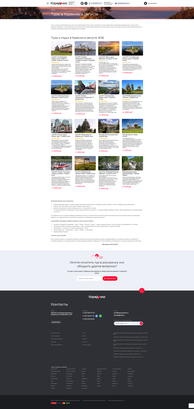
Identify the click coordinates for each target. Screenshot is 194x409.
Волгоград (69, 376)
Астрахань (130, 385)
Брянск (99, 378)
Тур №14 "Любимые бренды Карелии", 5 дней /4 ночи (108, 172)
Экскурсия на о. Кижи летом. (130, 135)
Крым (129, 378)
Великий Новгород (102, 368)
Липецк (99, 385)
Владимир (130, 373)
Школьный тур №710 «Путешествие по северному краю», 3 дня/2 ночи (130, 340)
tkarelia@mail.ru (119, 315)
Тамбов (53, 388)
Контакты (84, 341)
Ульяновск (69, 385)
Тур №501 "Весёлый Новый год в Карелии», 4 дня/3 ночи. (128, 348)
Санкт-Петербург (70, 368)
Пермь (83, 373)
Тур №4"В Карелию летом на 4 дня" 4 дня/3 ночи (131, 96)
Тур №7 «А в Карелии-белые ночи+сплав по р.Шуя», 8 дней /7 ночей (60, 58)
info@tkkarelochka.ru (121, 313)
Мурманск (115, 383)
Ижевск (130, 381)
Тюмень (84, 383)
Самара (114, 371)
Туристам (53, 341)
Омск (113, 385)
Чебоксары (54, 383)
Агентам (84, 338)
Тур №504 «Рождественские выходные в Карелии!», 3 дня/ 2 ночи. (130, 337)
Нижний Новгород (55, 371)
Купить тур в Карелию (56, 344)
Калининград (54, 378)
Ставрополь (69, 383)
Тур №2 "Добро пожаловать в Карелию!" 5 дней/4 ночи (84, 97)
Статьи (84, 335)
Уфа (52, 381)
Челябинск (84, 378)
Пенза (113, 378)
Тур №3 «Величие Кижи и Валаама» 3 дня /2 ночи (60, 96)
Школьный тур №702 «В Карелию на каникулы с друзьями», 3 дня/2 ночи (130, 333)
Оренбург (68, 388)
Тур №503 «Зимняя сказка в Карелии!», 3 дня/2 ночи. (126, 354)
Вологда (53, 376)
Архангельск (54, 368)
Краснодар (69, 373)
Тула (83, 376)
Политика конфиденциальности (116, 400)
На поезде (84, 388)
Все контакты (56, 322)
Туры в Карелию (55, 335)
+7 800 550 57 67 (96, 3)
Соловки (84, 368)
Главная (53, 10)
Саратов (99, 373)
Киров (98, 381)
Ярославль (54, 373)
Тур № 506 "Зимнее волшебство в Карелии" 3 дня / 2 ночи (128, 357)
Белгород (68, 378)
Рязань (114, 376)
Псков (98, 383)
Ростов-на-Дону (70, 371)
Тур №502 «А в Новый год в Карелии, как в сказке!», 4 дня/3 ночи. (130, 351)
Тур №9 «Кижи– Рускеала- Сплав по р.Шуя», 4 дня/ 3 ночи (61, 173)
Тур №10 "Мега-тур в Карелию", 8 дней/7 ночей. (108, 57)
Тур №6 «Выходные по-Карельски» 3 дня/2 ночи (84, 135)
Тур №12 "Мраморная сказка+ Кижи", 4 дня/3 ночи (85, 172)
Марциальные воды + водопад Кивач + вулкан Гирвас (130, 173)
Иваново (99, 371)
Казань (83, 371)
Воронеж (114, 373)
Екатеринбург (131, 371)
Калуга (114, 381)
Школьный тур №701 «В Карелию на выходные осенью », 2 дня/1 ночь (129, 345)
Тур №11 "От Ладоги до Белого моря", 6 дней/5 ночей (130, 58)
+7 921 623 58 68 (88, 319)
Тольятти (130, 383)
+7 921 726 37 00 (88, 316)
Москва (130, 368)
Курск (83, 381)
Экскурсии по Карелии (57, 338)
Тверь (98, 376)
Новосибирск (69, 381)
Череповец (84, 385)
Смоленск (130, 376)
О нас (83, 333)
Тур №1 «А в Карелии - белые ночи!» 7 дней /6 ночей (107, 97)
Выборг (53, 385)
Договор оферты (86, 344)
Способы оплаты (55, 333)
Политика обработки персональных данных (94, 400)
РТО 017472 (71, 4)
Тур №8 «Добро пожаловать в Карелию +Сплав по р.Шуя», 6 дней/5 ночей (85, 59)
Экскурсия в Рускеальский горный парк (108, 135)
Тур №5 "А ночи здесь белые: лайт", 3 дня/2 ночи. (61, 135)
